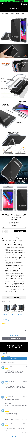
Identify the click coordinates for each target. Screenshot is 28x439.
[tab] (4, 330)
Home (3, 13)
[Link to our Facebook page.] (9, 347)
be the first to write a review (14, 338)
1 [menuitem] (12, 436)
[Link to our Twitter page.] (12, 347)
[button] (7, 377)
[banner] (14, 8)
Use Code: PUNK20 (19, 1)
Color (14, 225)
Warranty (19, 345)
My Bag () (24, 4)
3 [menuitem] (15, 436)
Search (3, 344)
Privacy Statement (11, 345)
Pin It (20, 297)
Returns (15, 344)
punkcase (21, 349)
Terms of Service (22, 344)
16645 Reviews (9, 356)
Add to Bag (20, 231)
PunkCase (14, 219)
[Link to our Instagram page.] (16, 347)
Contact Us (9, 344)
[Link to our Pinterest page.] (19, 347)
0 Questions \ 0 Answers (7, 325)
